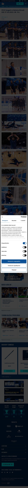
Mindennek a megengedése (14, 261)
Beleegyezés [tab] (5, 220)
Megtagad (14, 269)
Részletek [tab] (14, 220)
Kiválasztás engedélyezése (14, 265)
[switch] (25, 247)
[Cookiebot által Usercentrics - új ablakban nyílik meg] (21, 217)
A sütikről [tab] (23, 220)
